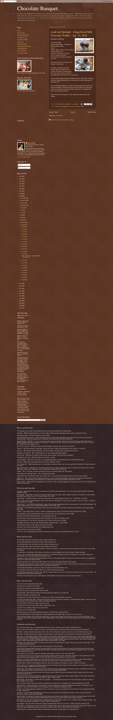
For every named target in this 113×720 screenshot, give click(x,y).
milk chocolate (76, 106)
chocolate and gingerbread (61, 106)
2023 (20, 183)
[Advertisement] (30, 105)
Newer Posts (53, 112)
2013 (20, 293)
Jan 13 (24, 262)
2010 (20, 300)
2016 (20, 286)
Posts (21, 165)
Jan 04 (24, 272)
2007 (20, 308)
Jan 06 (24, 270)
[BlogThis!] (86, 104)
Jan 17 (24, 249)
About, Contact (21, 33)
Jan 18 (24, 246)
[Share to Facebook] (90, 104)
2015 (20, 288)
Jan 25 (24, 234)
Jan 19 (24, 244)
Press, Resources (21, 50)
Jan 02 (24, 277)
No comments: (75, 104)
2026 (20, 176)
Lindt (70, 106)
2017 (20, 283)
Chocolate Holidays (22, 44)
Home (73, 112)
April (21, 217)
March (22, 220)
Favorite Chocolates (22, 53)
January (22, 225)
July (21, 210)
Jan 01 (24, 279)
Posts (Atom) (59, 115)
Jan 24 (24, 236)
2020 (20, 191)
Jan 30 (24, 227)
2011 (20, 298)
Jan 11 (24, 265)
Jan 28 (24, 229)
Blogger (75, 716)
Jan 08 (24, 267)
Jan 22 (24, 239)
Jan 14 (24, 260)
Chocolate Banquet (37, 8)
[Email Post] (81, 104)
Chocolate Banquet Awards (24, 46)
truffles (82, 106)
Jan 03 (24, 275)
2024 (20, 181)
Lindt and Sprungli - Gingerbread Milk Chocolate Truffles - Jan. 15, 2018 (71, 33)
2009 (20, 303)
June (21, 212)
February (22, 222)
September (23, 205)
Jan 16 (24, 251)
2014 (20, 291)
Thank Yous (20, 42)
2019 (20, 193)
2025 (20, 179)
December (23, 198)
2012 (20, 296)
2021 (20, 188)
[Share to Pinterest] (91, 104)
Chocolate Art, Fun (22, 37)
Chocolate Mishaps (22, 48)
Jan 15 (24, 253)
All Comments (23, 167)
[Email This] (85, 104)
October (22, 203)
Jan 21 (24, 241)
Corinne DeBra (31, 143)
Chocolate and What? (22, 39)
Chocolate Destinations (23, 35)
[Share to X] (88, 104)
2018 (20, 196)
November (23, 200)
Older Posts (91, 112)
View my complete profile (23, 157)
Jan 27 (24, 231)
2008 (20, 305)
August (22, 207)
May (21, 215)
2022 (20, 186)
